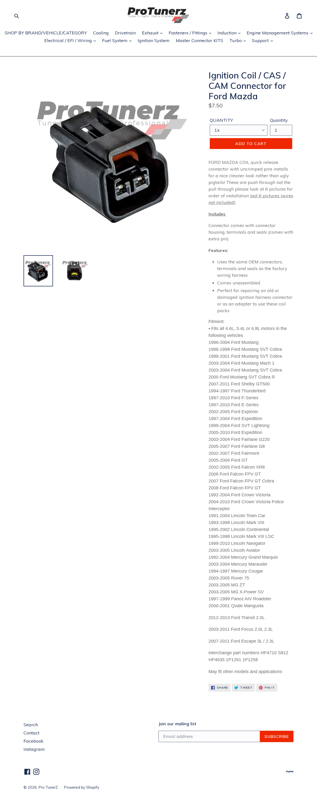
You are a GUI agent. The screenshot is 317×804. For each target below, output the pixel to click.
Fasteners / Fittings (189, 33)
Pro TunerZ (48, 787)
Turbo (236, 40)
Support (261, 40)
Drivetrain (125, 33)
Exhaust (151, 33)
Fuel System (115, 40)
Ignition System (154, 40)
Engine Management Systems (278, 33)
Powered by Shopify (81, 787)
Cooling (101, 33)
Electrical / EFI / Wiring (68, 40)
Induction (227, 33)
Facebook (34, 741)
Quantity (279, 120)
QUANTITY (221, 120)
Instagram (34, 749)
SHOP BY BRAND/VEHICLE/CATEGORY (46, 33)
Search (31, 725)
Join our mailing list (177, 723)
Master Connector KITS (199, 40)
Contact (31, 733)
